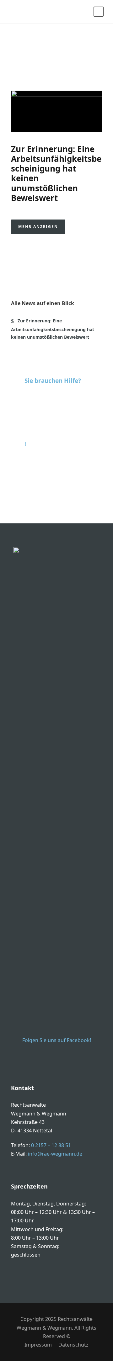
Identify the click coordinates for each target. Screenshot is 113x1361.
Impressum (38, 1344)
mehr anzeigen (38, 226)
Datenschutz (73, 1344)
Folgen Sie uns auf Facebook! (56, 1040)
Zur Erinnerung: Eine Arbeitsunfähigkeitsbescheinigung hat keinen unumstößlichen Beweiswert (56, 173)
